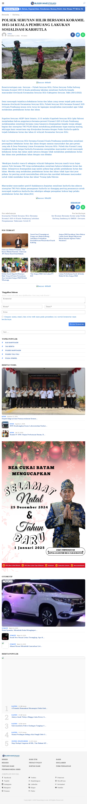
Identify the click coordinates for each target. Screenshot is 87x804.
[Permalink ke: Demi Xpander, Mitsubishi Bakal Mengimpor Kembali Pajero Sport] (43, 603)
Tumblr (6, 781)
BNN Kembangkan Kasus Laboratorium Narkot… (28, 426)
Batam (4, 416)
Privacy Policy (35, 762)
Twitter (33, 777)
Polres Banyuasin (13, 350)
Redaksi (5, 762)
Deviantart (61, 784)
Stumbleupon (35, 781)
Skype (33, 787)
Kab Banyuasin (11, 342)
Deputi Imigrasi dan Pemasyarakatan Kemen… (20, 419)
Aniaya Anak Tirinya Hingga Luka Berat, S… (29, 717)
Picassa (7, 791)
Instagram (7, 784)
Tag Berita (9, 346)
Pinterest (60, 777)
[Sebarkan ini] (72, 35)
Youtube (60, 787)
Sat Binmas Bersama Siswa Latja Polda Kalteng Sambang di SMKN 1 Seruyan (68, 216)
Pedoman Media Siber (11, 769)
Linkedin (34, 784)
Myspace (7, 787)
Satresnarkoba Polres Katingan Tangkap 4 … (29, 726)
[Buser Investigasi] (43, 3)
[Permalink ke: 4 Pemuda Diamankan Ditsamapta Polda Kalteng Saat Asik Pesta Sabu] (43, 680)
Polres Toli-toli (12, 354)
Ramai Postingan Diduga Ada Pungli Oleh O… (29, 734)
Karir (58, 759)
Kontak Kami (34, 766)
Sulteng (14, 741)
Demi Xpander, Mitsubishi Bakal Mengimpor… (19, 630)
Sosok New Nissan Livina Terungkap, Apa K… (27, 637)
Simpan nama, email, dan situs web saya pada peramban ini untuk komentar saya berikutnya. (39, 318)
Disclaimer (61, 762)
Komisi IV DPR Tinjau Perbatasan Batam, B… (27, 435)
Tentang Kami (8, 766)
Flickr (33, 791)
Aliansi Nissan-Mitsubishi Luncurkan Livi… (26, 646)
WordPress (61, 781)
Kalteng (14, 706)
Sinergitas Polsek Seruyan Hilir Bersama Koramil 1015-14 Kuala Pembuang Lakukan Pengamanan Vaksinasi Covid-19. (20, 217)
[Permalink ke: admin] (4, 34)
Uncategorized (23, 741)
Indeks (5, 759)
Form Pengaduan (63, 766)
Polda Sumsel (11, 358)
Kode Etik (33, 759)
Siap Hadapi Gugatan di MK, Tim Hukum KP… (30, 743)
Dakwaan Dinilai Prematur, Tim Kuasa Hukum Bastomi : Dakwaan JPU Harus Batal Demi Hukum (14, 252)
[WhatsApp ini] (83, 35)
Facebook (7, 777)
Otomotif (5, 628)
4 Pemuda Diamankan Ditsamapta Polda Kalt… (29, 708)
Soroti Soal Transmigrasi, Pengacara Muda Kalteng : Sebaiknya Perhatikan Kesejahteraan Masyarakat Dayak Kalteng (42, 238)
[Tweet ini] (78, 35)
